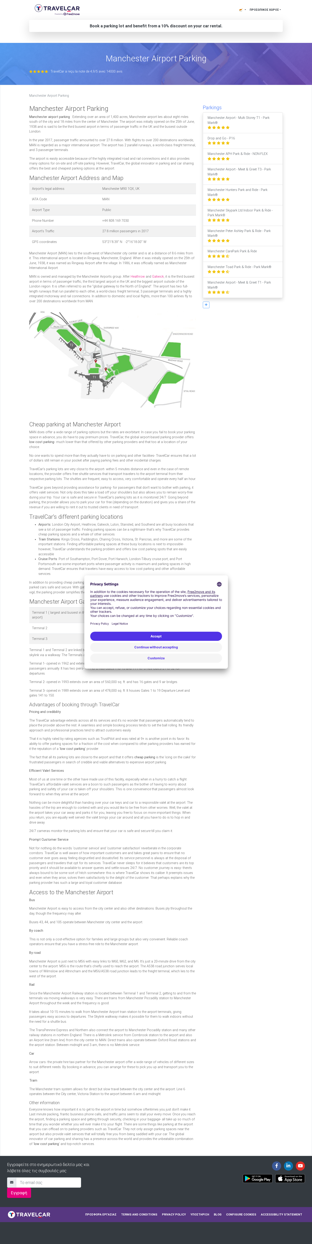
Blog (218, 1214)
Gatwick (158, 277)
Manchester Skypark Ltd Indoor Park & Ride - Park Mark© (240, 213)
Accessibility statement (281, 1214)
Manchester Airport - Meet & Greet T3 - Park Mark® (239, 171)
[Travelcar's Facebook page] (276, 1166)
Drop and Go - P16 (221, 138)
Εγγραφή (19, 1192)
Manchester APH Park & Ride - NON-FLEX (238, 154)
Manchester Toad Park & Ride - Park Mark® (239, 267)
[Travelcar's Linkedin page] (288, 1166)
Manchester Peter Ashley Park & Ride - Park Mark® (239, 233)
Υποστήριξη (199, 1214)
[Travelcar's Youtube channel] (300, 1166)
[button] (206, 305)
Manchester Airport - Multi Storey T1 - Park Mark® (239, 120)
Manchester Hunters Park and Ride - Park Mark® (237, 192)
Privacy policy (174, 1214)
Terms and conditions (139, 1214)
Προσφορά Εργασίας (100, 1214)
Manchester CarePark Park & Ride (232, 251)
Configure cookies (241, 1214)
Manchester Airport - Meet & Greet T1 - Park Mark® (239, 285)
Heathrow (138, 277)
